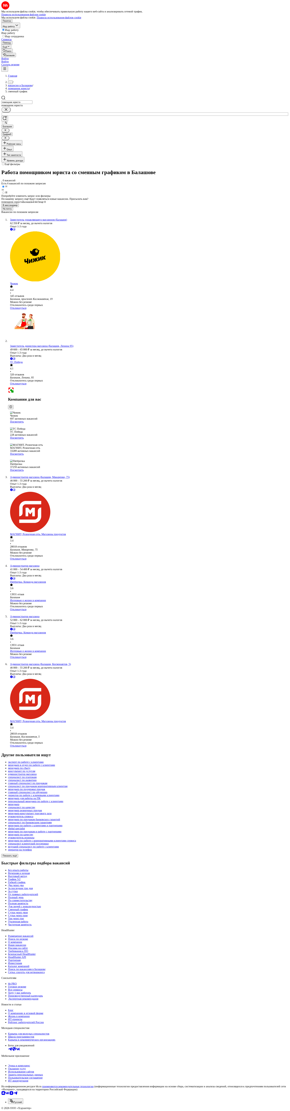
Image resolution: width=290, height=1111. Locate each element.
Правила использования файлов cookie (59, 17)
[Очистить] (6, 109)
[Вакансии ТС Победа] (148, 390)
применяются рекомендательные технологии (68, 1086)
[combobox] (16, 102)
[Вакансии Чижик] (148, 256)
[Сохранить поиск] (4, 118)
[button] (5, 58)
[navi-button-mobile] (4, 69)
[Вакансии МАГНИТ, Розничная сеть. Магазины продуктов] (148, 512)
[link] (7, 51)
